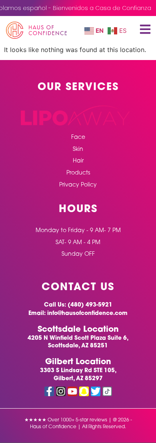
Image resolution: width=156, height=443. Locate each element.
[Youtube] (72, 391)
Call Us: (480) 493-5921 (78, 305)
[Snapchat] (84, 391)
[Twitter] (95, 391)
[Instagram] (61, 391)
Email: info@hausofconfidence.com (78, 314)
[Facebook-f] (49, 391)
